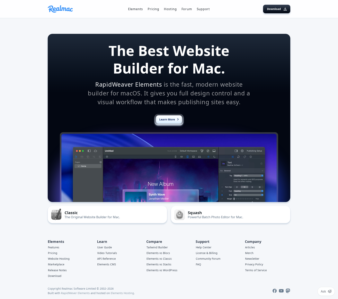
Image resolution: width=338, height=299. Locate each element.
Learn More (167, 119)
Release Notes (57, 270)
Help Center (203, 247)
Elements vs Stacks (159, 264)
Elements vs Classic (159, 258)
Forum (187, 9)
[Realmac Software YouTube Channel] (281, 290)
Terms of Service (256, 270)
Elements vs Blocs (158, 253)
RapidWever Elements (75, 293)
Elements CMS (106, 264)
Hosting (170, 9)
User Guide (104, 247)
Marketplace (56, 264)
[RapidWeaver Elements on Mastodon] (288, 290)
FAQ (198, 264)
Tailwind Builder (157, 247)
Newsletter (252, 258)
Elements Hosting (122, 293)
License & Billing (207, 253)
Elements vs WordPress (162, 270)
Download (274, 9)
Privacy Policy (254, 264)
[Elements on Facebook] (274, 290)
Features (53, 247)
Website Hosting (59, 258)
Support (203, 9)
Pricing (153, 9)
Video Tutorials (107, 253)
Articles (250, 247)
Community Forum (208, 258)
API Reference (106, 258)
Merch (249, 253)
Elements (135, 9)
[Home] (60, 9)
